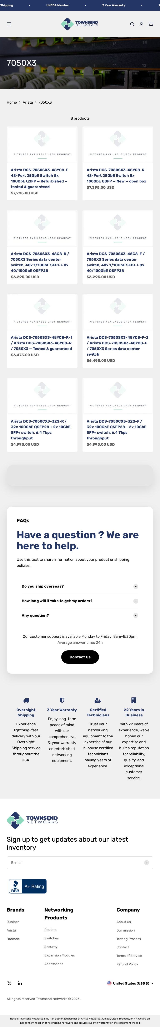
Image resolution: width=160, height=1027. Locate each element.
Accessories (53, 964)
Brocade (13, 939)
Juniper (13, 922)
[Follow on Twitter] (9, 983)
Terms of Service (129, 956)
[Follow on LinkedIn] (20, 983)
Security (51, 947)
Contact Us (80, 657)
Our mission (125, 930)
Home (12, 102)
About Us (123, 922)
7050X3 (45, 102)
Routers (50, 930)
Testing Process (128, 939)
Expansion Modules (59, 955)
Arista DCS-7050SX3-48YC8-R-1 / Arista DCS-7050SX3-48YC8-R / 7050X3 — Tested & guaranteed (41, 343)
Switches (51, 938)
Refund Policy (127, 964)
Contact (122, 947)
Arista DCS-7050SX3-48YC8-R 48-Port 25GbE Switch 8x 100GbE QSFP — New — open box (116, 176)
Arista (28, 102)
